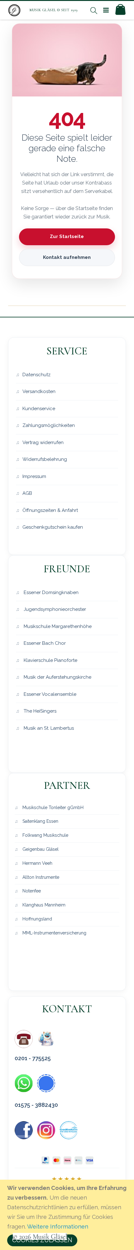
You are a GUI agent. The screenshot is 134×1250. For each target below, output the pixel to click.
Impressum (34, 476)
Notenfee (31, 890)
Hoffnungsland (36, 918)
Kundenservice (38, 408)
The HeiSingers (39, 711)
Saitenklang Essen (39, 821)
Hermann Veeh (36, 863)
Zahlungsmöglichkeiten (48, 425)
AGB (27, 493)
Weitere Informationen (57, 1226)
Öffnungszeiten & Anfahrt (50, 510)
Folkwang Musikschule (44, 835)
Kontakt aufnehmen (67, 257)
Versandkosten (38, 391)
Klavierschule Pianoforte (49, 660)
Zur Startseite (67, 236)
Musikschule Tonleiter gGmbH (52, 807)
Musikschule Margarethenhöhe (57, 626)
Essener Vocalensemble (49, 694)
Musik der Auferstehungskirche (56, 677)
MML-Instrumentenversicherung (53, 932)
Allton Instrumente (40, 877)
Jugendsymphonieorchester (54, 609)
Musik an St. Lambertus (48, 728)
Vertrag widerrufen (43, 442)
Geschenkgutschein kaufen (52, 527)
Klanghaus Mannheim (43, 904)
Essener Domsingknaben (50, 592)
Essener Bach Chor (44, 643)
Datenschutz (36, 374)
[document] (68, 1214)
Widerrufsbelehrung (44, 459)
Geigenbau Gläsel (40, 849)
